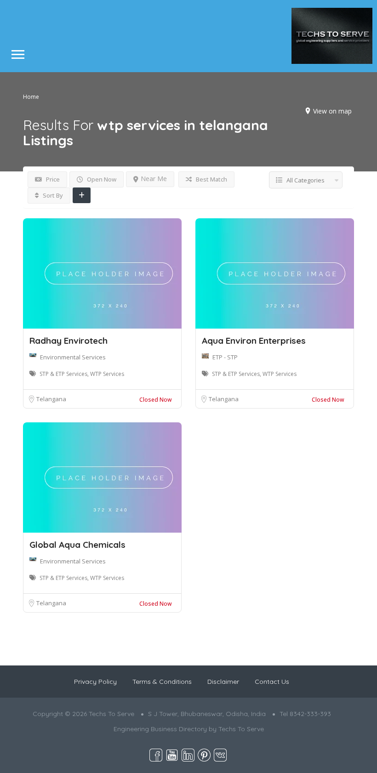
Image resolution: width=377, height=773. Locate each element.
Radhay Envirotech (68, 340)
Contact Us (272, 681)
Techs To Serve (241, 729)
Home (31, 96)
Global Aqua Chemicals (77, 544)
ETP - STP (225, 357)
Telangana (51, 399)
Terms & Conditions (162, 681)
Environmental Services (73, 357)
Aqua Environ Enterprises (254, 340)
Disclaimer (223, 681)
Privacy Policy (95, 681)
